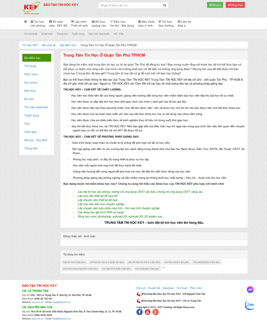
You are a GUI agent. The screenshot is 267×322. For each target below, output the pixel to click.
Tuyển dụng (78, 33)
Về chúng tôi (30, 33)
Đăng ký (216, 4)
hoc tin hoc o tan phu (74, 262)
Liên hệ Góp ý (184, 23)
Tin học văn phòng (38, 23)
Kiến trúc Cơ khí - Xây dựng (122, 23)
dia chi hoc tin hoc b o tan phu (144, 262)
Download (168, 288)
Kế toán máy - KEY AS (58, 23)
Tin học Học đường (166, 23)
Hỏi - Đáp (119, 33)
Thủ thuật (181, 288)
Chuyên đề (154, 288)
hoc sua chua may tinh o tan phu (80, 268)
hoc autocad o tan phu (147, 268)
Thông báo (62, 33)
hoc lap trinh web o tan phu (116, 268)
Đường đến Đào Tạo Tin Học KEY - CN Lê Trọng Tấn (172, 300)
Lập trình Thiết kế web (79, 23)
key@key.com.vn (62, 302)
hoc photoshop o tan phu (206, 262)
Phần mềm (196, 288)
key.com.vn (38, 302)
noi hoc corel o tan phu (177, 262)
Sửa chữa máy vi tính (146, 23)
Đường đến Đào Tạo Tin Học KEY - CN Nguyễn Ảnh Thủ (174, 294)
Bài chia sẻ (49, 45)
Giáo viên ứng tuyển (99, 33)
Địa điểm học (68, 45)
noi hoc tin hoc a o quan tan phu (107, 262)
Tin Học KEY (30, 45)
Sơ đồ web (47, 33)
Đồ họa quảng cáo (99, 23)
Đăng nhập (236, 4)
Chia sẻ (140, 288)
